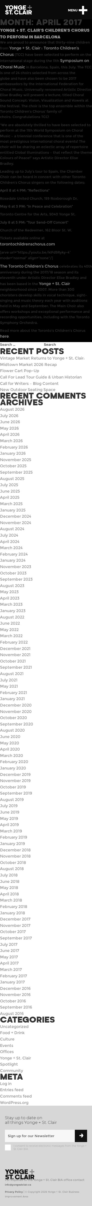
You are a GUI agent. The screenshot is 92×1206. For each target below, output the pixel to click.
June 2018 (9, 881)
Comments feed (16, 1096)
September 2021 (16, 667)
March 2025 (11, 503)
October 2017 (13, 931)
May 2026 (9, 428)
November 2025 (15, 459)
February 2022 (14, 642)
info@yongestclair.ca (18, 1184)
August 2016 (12, 1013)
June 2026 (10, 422)
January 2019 (12, 843)
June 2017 (9, 950)
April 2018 (9, 894)
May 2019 (9, 818)
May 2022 (9, 629)
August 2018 (12, 868)
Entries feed (12, 1089)
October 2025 (13, 466)
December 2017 (15, 919)
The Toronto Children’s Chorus (29, 266)
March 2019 (11, 831)
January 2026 (13, 453)
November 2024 (15, 522)
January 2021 (12, 698)
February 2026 (14, 447)
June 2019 (9, 812)
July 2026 (9, 415)
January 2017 (12, 982)
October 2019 (13, 787)
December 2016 (15, 988)
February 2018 (13, 906)
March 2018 (11, 900)
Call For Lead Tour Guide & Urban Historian (41, 377)
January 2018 (12, 913)
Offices (7, 1051)
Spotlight (9, 1064)
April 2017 (9, 963)
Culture (7, 1039)
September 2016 (16, 1007)
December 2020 (16, 705)
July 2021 (8, 680)
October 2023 (13, 573)
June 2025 (10, 491)
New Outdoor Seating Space (27, 389)
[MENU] (83, 10)
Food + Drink (12, 1032)
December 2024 (15, 516)
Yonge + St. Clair (24, 48)
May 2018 (9, 887)
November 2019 (15, 780)
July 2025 (9, 484)
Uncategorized (14, 1026)
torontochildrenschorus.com (27, 244)
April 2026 (10, 434)
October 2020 (13, 717)
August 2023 (12, 585)
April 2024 (9, 541)
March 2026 (11, 440)
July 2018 (9, 875)
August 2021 (12, 673)
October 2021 (13, 661)
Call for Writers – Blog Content (29, 383)
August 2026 (12, 409)
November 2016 (15, 994)
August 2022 (12, 617)
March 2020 (11, 755)
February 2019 (13, 837)
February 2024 (14, 554)
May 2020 (9, 743)
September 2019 (16, 793)
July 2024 (9, 535)
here (4, 336)
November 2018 (15, 856)
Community (11, 1070)
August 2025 (12, 478)
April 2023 (9, 598)
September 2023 (16, 579)
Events (6, 1045)
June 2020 (10, 736)
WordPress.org (14, 1102)
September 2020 (16, 724)
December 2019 (15, 774)
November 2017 (15, 925)
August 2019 (12, 799)
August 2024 (12, 529)
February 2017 (13, 976)
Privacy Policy (14, 1191)
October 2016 (13, 1001)
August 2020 (12, 730)
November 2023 (15, 566)
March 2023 (11, 604)
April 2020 (10, 749)
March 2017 (11, 969)
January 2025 (13, 510)
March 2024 (11, 547)
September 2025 (16, 472)
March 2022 (11, 635)
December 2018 (15, 850)
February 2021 (13, 692)
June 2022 (10, 623)
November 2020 (16, 711)
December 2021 (15, 648)
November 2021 (15, 654)
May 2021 (9, 686)
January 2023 (13, 610)
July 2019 (9, 805)
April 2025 (9, 497)
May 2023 (9, 591)
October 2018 (13, 862)
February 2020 (14, 761)
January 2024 (13, 560)
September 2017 (16, 938)
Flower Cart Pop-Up (19, 370)
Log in (6, 1083)
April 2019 (9, 824)
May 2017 (9, 957)
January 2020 (13, 768)
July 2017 (8, 944)
